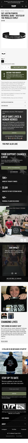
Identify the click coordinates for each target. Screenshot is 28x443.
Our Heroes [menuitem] (5, 418)
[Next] (25, 362)
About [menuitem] (4, 424)
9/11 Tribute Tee (11, 1)
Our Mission (4, 105)
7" (2, 61)
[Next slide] (25, 240)
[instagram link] (11, 363)
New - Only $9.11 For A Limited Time (14, 2)
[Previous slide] (22, 240)
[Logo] (14, 6)
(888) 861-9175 (11, 413)
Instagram (4, 429)
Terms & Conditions (10, 436)
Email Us (18, 413)
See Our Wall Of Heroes (14, 278)
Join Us (14, 393)
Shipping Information (7, 102)
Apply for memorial (14, 167)
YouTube (14, 429)
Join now (14, 132)
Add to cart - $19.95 (19, 67)
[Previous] (2, 362)
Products (7, 10)
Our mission (14, 172)
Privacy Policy (19, 436)
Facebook (23, 429)
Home (2, 10)
